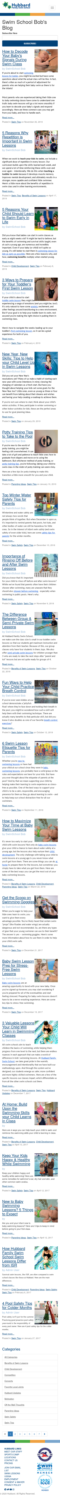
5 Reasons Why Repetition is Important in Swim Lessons (17, 139)
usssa (7, 1476)
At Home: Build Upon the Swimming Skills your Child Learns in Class (16, 1112)
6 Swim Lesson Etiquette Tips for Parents (16, 747)
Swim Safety (17, 545)
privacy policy (12, 1485)
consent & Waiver (14, 1482)
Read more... (8, 117)
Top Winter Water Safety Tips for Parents (16, 499)
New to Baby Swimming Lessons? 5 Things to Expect (17, 1207)
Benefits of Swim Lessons (34, 195)
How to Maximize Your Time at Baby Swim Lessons (17, 825)
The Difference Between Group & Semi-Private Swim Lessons (18, 620)
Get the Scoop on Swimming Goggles (18, 899)
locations (10, 1457)
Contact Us (10, 1460)
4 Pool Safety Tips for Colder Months (17, 1305)
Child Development (20, 266)
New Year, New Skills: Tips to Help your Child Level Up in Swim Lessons (18, 360)
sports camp (11, 1454)
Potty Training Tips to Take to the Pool (17, 434)
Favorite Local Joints (14, 1386)
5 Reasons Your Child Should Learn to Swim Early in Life (18, 215)
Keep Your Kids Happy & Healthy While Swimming (16, 1159)
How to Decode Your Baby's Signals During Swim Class (15, 57)
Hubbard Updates (13, 1392)
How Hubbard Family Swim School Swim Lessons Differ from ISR (14, 1257)
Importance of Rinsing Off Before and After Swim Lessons (17, 562)
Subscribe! (30, 43)
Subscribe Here (9, 33)
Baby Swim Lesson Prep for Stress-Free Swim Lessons (18, 967)
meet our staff (13, 1451)
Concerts (9, 1380)
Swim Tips (16, 121)
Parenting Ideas (18, 484)
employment (11, 1479)
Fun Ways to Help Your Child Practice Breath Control (18, 686)
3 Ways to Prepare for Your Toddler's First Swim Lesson (17, 284)
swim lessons (12, 1473)
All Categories (11, 1357)
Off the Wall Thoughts (14, 1404)
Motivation (9, 1398)
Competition (10, 1374)
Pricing (8, 1463)
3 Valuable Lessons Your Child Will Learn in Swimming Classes (18, 1029)
